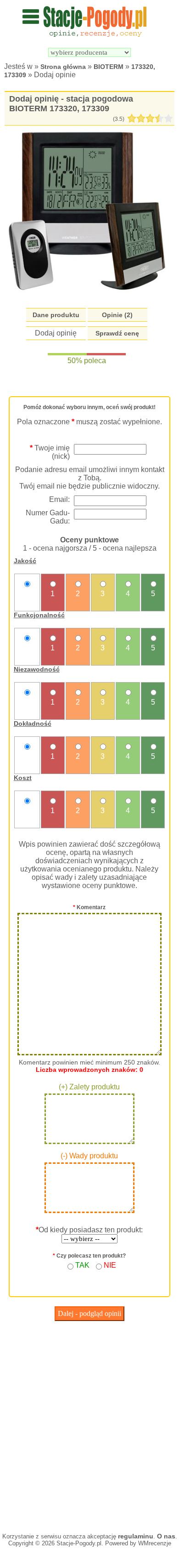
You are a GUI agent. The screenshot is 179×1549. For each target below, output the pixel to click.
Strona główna (63, 66)
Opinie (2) (117, 315)
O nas (166, 1536)
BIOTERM (108, 66)
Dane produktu (56, 315)
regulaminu (135, 1536)
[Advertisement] (89, 1424)
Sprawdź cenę (117, 333)
